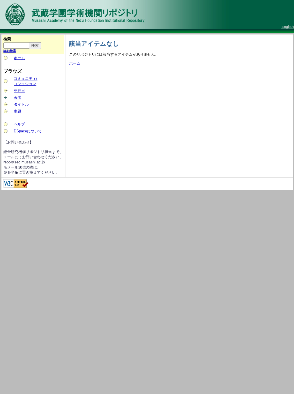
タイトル (21, 104)
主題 (17, 111)
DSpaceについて (28, 131)
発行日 (19, 90)
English (287, 26)
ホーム (19, 58)
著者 (17, 97)
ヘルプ (19, 124)
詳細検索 (9, 51)
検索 (7, 39)
